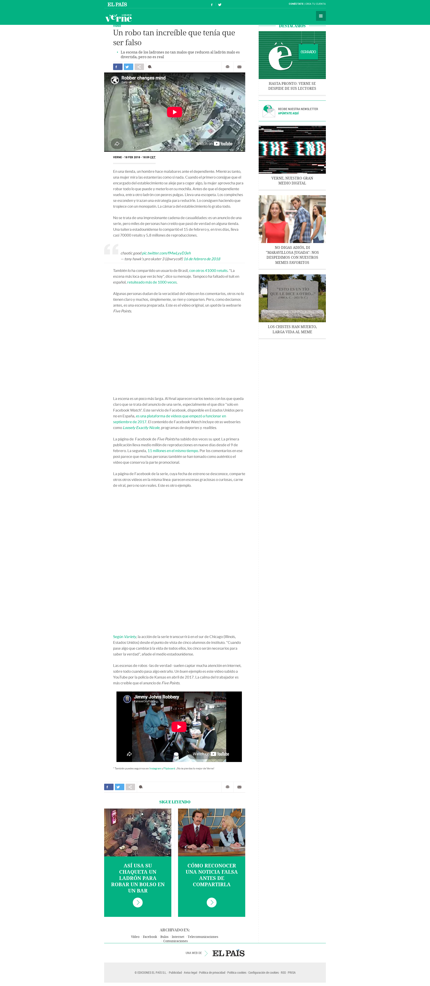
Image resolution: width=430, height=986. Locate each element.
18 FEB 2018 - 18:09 (140, 157)
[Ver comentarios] (151, 67)
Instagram (155, 768)
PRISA (292, 972)
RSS (283, 972)
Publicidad (175, 972)
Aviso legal (190, 972)
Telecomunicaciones (203, 937)
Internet (178, 937)
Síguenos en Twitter (220, 4)
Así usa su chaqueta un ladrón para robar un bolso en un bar (138, 878)
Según (124, 636)
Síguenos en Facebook (212, 4)
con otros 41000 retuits (208, 270)
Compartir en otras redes (139, 67)
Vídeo (135, 937)
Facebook (150, 937)
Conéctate (296, 3)
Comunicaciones (175, 941)
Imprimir (227, 67)
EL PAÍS (229, 952)
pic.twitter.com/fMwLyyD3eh (166, 253)
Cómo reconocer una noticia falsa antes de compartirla (212, 875)
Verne (118, 18)
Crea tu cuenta (315, 3)
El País (118, 4)
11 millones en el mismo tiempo (173, 450)
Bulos (164, 937)
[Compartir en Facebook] (118, 67)
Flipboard (169, 768)
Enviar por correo (239, 67)
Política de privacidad (212, 972)
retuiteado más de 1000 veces (152, 282)
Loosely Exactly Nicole (141, 427)
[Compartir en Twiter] (128, 67)
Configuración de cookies (263, 972)
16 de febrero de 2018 (201, 259)
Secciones (321, 16)
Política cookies (236, 972)
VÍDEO (117, 25)
